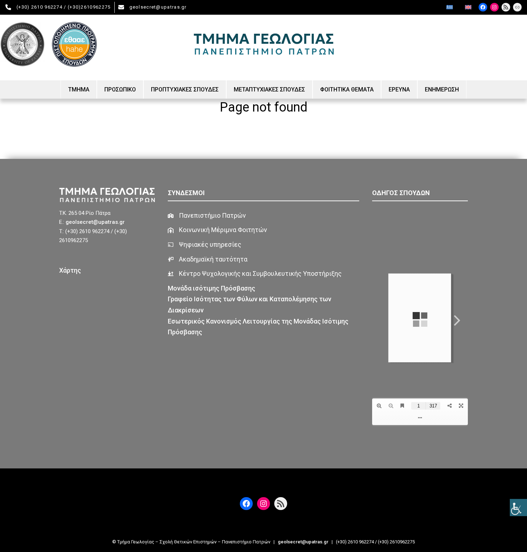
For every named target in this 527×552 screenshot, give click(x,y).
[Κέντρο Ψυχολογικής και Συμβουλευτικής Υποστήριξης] (255, 273)
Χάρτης (70, 270)
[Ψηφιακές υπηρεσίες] (204, 244)
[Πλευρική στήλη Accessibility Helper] (518, 507)
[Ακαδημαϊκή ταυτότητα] (207, 259)
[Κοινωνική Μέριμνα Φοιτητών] (217, 230)
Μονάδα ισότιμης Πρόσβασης (212, 288)
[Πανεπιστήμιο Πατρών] (207, 215)
